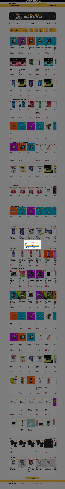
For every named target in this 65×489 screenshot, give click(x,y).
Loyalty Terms (29, 248)
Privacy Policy (34, 247)
